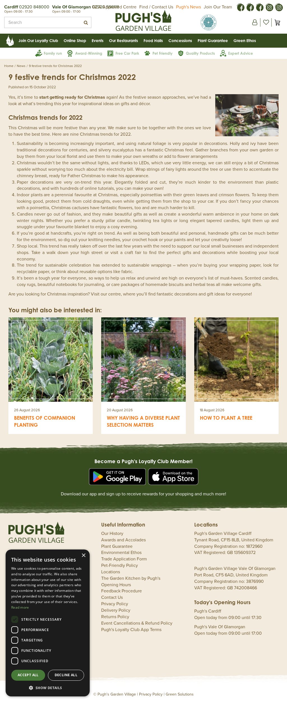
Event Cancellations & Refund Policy (136, 623)
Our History (112, 533)
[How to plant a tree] (236, 359)
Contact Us (112, 597)
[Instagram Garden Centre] (278, 7)
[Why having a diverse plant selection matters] (143, 359)
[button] (47, 687)
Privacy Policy (114, 604)
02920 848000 (34, 7)
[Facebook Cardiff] (250, 7)
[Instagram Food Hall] (269, 7)
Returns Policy (115, 617)
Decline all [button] (66, 675)
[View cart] (277, 22)
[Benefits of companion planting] (50, 359)
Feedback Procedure (121, 591)
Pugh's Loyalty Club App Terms (131, 629)
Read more (20, 607)
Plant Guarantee (117, 546)
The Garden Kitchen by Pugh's (130, 578)
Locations (110, 572)
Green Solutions (180, 694)
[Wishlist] (266, 22)
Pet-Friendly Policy (119, 565)
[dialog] (48, 622)
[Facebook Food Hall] (240, 7)
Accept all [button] (28, 675)
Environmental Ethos (121, 552)
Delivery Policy (115, 610)
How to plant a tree (226, 418)
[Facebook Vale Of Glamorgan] (259, 7)
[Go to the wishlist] (266, 22)
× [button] (83, 555)
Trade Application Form (124, 559)
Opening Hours (116, 585)
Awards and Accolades (123, 540)
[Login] (255, 22)
